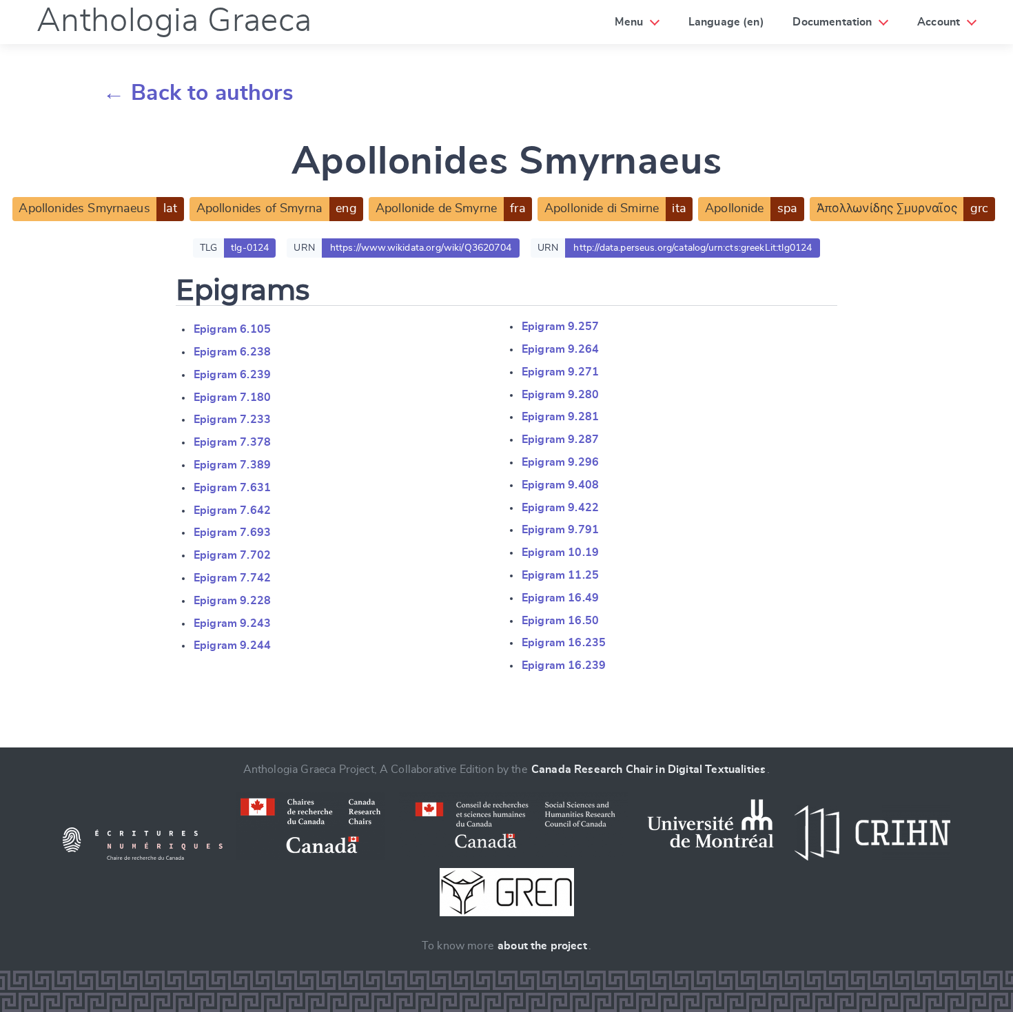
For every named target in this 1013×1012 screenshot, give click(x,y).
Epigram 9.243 (232, 623)
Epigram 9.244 (232, 645)
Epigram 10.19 (560, 552)
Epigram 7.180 (232, 397)
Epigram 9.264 (560, 349)
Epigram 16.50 (560, 620)
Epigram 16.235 (564, 642)
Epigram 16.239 (564, 665)
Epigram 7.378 (232, 442)
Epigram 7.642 (232, 510)
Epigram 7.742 (232, 578)
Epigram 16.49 (560, 597)
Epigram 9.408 (560, 484)
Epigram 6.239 (232, 374)
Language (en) (726, 22)
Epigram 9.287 (560, 439)
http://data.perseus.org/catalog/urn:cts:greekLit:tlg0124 (692, 248)
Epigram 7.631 (232, 487)
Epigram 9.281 (560, 416)
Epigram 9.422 (560, 507)
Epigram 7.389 (232, 465)
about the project (542, 945)
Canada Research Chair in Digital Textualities (648, 769)
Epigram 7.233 (232, 419)
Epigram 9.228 (232, 600)
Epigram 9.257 (560, 326)
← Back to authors (198, 93)
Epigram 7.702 (232, 555)
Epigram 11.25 (560, 575)
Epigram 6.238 (232, 352)
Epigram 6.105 (232, 329)
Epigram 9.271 (560, 372)
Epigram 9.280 (560, 394)
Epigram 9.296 (560, 462)
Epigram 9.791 (560, 529)
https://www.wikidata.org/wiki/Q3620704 (420, 248)
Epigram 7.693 (232, 532)
